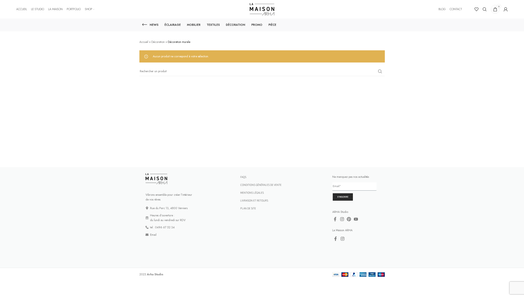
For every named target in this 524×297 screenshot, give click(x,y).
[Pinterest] (348, 219)
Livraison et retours (254, 201)
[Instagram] (342, 219)
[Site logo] (262, 9)
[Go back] (144, 25)
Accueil (143, 42)
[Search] (485, 9)
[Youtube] (355, 219)
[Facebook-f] (335, 219)
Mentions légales (252, 193)
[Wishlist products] (476, 9)
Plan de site (248, 208)
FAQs (243, 177)
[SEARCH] (380, 71)
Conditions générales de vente (260, 185)
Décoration (158, 42)
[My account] (506, 9)
